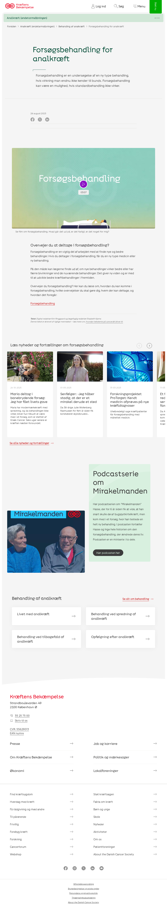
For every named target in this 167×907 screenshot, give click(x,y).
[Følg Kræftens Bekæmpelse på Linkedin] (93, 868)
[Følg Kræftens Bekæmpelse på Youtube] (101, 868)
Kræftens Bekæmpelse (37, 696)
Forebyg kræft (19, 831)
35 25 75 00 (22, 715)
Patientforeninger (104, 846)
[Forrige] (139, 345)
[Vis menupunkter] (83, 18)
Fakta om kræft (103, 801)
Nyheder (98, 824)
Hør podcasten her (108, 552)
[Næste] (149, 345)
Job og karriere (105, 744)
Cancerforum (18, 846)
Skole (96, 816)
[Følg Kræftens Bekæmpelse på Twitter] (84, 868)
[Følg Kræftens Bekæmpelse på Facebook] (66, 868)
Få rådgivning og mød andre (27, 809)
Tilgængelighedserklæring (83, 898)
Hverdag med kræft (22, 801)
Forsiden (11, 26)
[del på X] (40, 119)
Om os (97, 839)
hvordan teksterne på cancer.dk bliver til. (104, 321)
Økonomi (17, 771)
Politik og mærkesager (111, 757)
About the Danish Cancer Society (113, 854)
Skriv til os (21, 720)
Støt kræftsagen (103, 794)
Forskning (16, 839)
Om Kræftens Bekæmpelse (31, 757)
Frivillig (14, 824)
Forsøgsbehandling (42, 303)
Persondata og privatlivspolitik (83, 893)
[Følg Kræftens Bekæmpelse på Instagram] (75, 868)
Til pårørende (18, 816)
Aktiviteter (100, 831)
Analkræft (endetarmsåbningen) (37, 26)
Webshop (15, 854)
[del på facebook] (32, 119)
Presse (15, 744)
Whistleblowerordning (83, 884)
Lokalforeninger (105, 771)
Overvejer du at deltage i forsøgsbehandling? (69, 245)
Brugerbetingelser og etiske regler (83, 888)
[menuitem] (97, 6)
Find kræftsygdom (21, 794)
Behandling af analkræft (72, 26)
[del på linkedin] (47, 119)
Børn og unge (101, 809)
